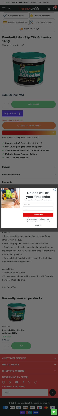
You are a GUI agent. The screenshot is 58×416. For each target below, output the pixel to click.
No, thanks (38, 225)
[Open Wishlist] (54, 412)
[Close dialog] (54, 189)
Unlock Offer (38, 215)
